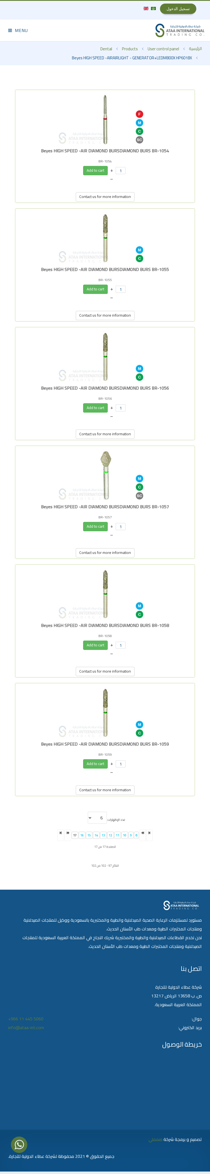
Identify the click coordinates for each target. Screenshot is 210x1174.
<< (149, 835)
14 (96, 835)
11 (117, 835)
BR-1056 (105, 398)
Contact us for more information (105, 196)
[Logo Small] (180, 30)
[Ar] (153, 8)
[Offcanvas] (18, 30)
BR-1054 (105, 161)
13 (103, 835)
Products (130, 49)
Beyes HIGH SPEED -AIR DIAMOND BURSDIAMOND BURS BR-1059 (105, 744)
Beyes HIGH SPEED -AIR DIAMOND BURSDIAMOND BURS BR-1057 (105, 507)
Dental (106, 49)
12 (110, 835)
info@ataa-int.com (26, 1027)
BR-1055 (105, 280)
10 (124, 835)
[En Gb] (146, 8)
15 (89, 835)
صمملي (155, 1139)
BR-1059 (105, 754)
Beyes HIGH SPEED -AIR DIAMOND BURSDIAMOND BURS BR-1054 (105, 151)
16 (82, 835)
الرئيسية (195, 48)
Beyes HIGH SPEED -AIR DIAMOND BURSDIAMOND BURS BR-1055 (105, 269)
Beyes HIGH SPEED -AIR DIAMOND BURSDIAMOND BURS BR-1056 (105, 388)
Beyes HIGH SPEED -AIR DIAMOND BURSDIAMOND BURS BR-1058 (105, 625)
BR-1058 (105, 636)
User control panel (163, 49)
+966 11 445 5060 (25, 1019)
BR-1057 (105, 517)
